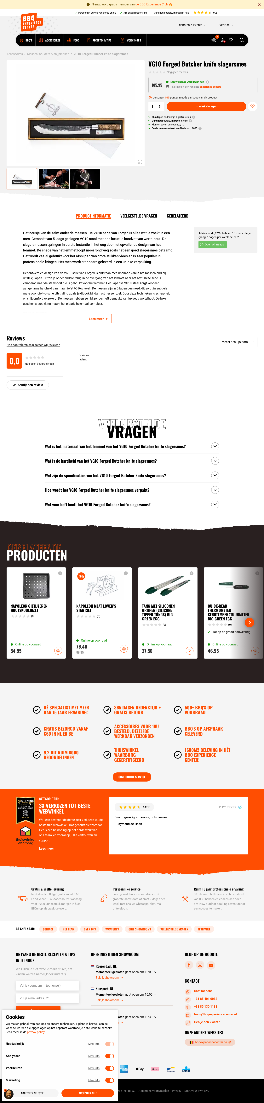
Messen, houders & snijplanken (48, 54)
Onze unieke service (132, 777)
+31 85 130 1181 (205, 1006)
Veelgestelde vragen (138, 216)
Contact (48, 929)
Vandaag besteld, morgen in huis (171, 12)
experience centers (210, 86)
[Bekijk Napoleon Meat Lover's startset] (102, 612)
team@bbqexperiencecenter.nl (215, 1014)
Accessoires (15, 54)
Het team (68, 929)
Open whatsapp (214, 244)
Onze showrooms (140, 929)
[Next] (249, 622)
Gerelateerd (177, 216)
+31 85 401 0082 (205, 999)
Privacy (176, 1091)
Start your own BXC (196, 1091)
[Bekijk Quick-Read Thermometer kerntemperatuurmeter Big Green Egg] (233, 612)
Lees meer (46, 848)
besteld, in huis (170, 120)
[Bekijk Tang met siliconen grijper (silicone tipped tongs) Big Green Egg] (167, 612)
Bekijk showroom (107, 977)
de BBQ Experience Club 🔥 (154, 4)
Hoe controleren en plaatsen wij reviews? (33, 345)
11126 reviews (228, 806)
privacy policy (35, 1032)
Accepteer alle (88, 1093)
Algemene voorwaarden (154, 1091)
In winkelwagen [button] (58, 651)
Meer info (94, 1044)
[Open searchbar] (242, 40)
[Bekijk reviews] (205, 13)
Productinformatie (93, 216)
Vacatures (112, 929)
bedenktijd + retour (171, 117)
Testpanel (204, 929)
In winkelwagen (206, 106)
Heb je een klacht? (207, 1022)
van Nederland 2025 (174, 128)
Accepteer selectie (32, 1093)
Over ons (90, 929)
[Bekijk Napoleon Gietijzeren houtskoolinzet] (36, 612)
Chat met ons (203, 991)
